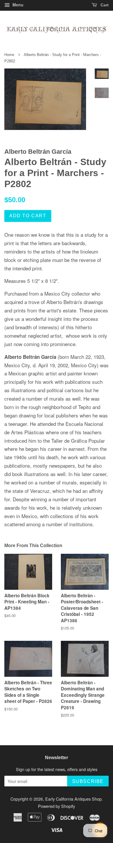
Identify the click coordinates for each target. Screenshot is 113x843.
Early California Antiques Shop (73, 799)
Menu (17, 5)
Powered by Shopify (56, 806)
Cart (104, 5)
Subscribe (88, 781)
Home (9, 55)
